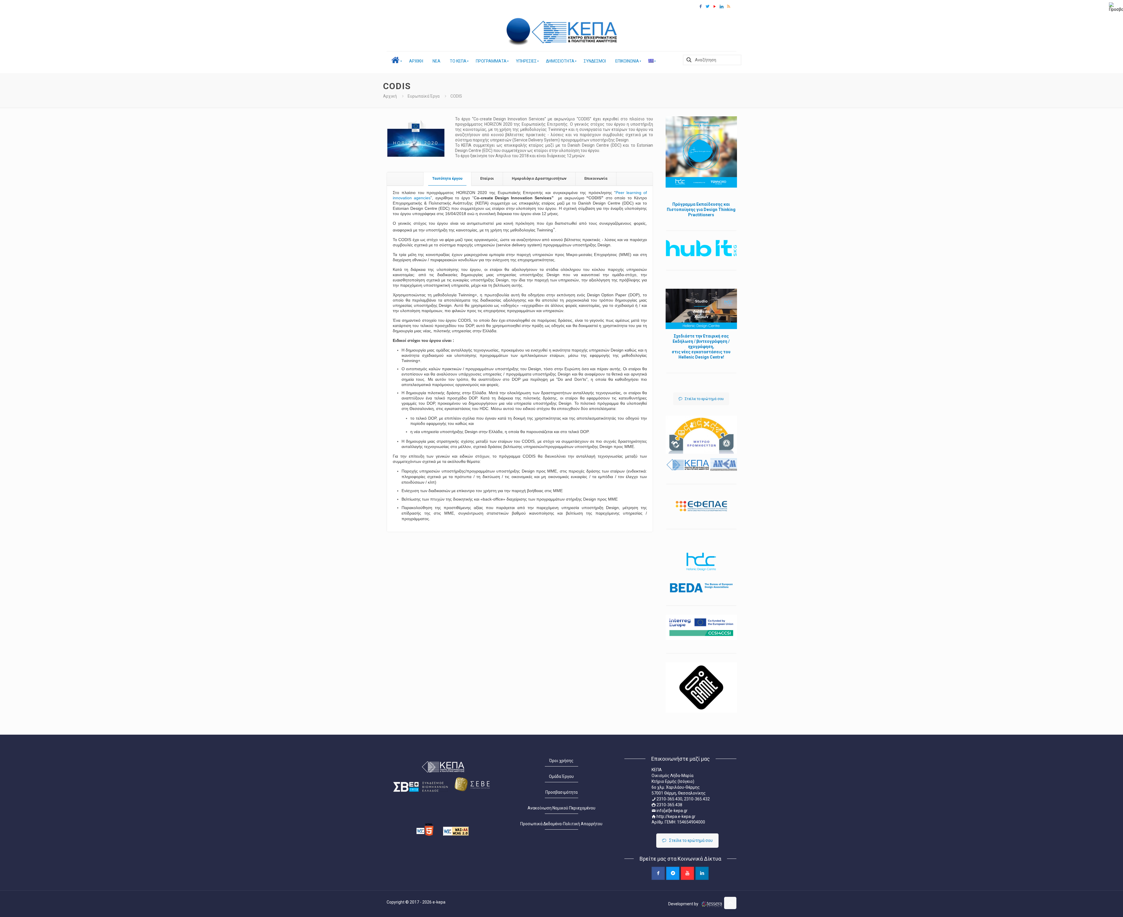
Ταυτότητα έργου (447, 178)
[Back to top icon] (730, 903)
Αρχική (390, 96)
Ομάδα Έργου (561, 776)
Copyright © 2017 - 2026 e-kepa (416, 902)
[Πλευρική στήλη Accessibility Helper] (1116, 7)
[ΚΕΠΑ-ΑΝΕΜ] (701, 464)
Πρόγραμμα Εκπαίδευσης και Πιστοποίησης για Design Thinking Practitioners (701, 209)
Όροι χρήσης (561, 760)
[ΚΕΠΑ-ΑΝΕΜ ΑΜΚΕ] (518, 32)
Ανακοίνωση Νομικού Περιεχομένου (561, 808)
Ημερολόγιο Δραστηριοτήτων (539, 178)
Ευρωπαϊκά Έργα (424, 96)
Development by (683, 904)
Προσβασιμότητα (561, 792)
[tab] (447, 178)
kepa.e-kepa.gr (681, 816)
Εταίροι (487, 178)
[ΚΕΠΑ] (576, 32)
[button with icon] (658, 873)
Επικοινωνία (595, 178)
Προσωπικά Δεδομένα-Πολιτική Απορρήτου (561, 823)
